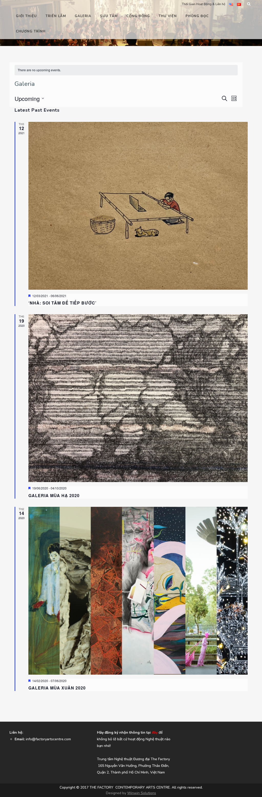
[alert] (126, 70)
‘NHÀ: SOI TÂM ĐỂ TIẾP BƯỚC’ (62, 303)
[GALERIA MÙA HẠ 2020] (138, 398)
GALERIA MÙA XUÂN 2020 (57, 688)
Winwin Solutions (141, 793)
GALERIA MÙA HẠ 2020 (54, 495)
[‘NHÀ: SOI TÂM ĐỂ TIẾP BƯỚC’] (138, 206)
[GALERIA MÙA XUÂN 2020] (138, 591)
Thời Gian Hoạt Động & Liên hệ (203, 4)
